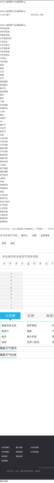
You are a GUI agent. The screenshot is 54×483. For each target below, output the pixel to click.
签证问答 (4, 161)
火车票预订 (5, 447)
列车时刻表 (5, 28)
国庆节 (3, 131)
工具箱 (3, 165)
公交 (2, 72)
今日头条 (4, 195)
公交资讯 (4, 208)
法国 (34, 235)
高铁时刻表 (5, 35)
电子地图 (4, 168)
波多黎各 (45, 235)
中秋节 (3, 128)
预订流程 (19, 447)
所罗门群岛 (33, 342)
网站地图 (4, 481)
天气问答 (4, 152)
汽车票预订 (5, 452)
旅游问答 (4, 155)
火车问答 (4, 145)
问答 (2, 135)
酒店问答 (4, 148)
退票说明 (19, 452)
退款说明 (19, 456)
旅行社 (3, 88)
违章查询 (4, 185)
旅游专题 (4, 212)
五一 (2, 122)
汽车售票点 (5, 55)
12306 (2, 112)
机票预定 (4, 461)
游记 (2, 95)
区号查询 (4, 175)
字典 (2, 182)
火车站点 (4, 42)
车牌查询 (4, 188)
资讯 (2, 192)
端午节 (3, 125)
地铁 (2, 75)
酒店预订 (4, 456)
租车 (2, 98)
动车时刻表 (5, 32)
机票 (2, 65)
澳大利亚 (32, 336)
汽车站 (3, 58)
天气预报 (39, 229)
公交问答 (4, 138)
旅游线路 (4, 82)
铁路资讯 (4, 218)
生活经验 (4, 105)
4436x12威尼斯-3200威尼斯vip (12, 2)
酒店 (2, 68)
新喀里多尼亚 (9, 325)
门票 (2, 101)
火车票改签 (34, 452)
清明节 (3, 118)
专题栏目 (4, 108)
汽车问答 (4, 142)
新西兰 (5, 331)
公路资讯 (4, 215)
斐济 (4, 336)
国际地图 (4, 172)
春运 (2, 115)
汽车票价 (4, 62)
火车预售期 (5, 48)
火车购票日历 (6, 38)
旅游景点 (4, 85)
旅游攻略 (4, 91)
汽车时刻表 (5, 52)
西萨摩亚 (32, 325)
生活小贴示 (5, 202)
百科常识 (4, 198)
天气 (2, 78)
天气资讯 (4, 205)
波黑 (4, 243)
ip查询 (2, 178)
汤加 (12, 243)
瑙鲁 (29, 331)
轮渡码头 (4, 222)
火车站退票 (34, 447)
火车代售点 (5, 45)
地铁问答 (4, 158)
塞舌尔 (24, 235)
